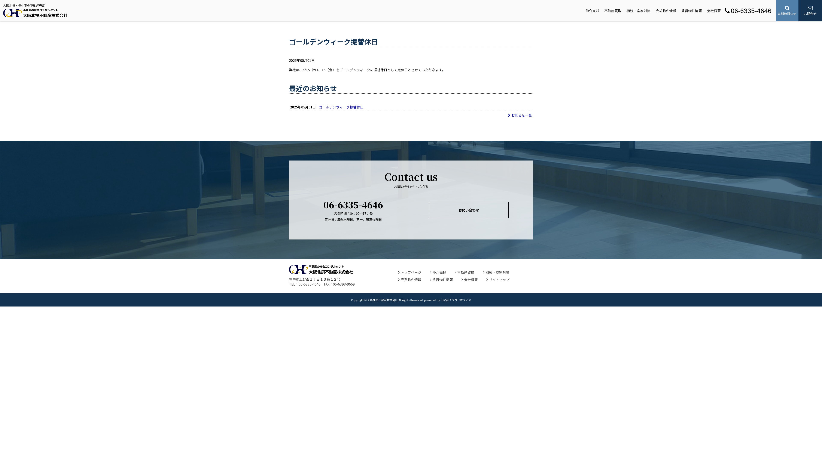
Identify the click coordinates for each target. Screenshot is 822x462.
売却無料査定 (787, 13)
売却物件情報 (666, 10)
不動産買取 (612, 10)
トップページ (411, 272)
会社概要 (714, 10)
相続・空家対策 (639, 10)
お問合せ (810, 13)
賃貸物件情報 (691, 10)
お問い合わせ (469, 210)
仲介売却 (592, 10)
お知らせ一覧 (521, 115)
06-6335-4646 (751, 10)
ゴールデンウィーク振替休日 (341, 107)
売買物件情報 (411, 279)
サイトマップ (499, 279)
